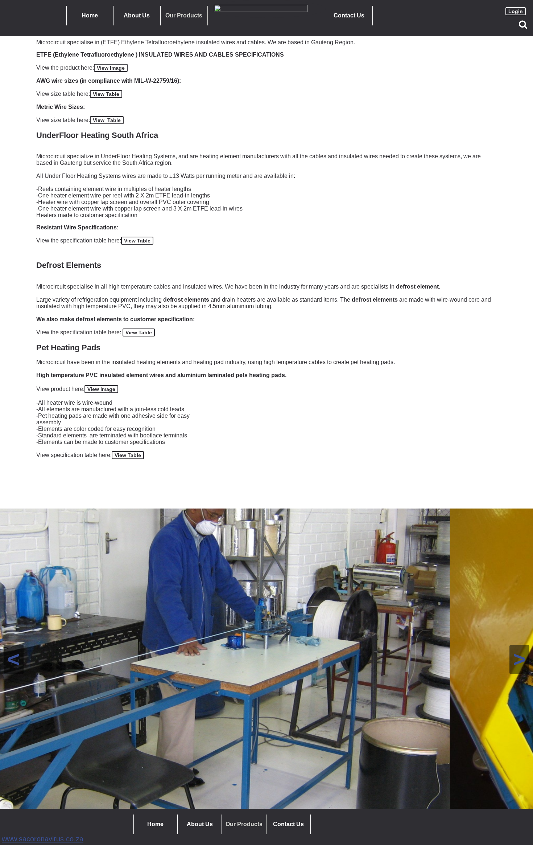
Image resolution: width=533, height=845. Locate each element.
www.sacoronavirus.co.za (42, 839)
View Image (111, 68)
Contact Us (349, 15)
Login (515, 11)
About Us (137, 15)
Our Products (183, 15)
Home (90, 15)
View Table (106, 94)
